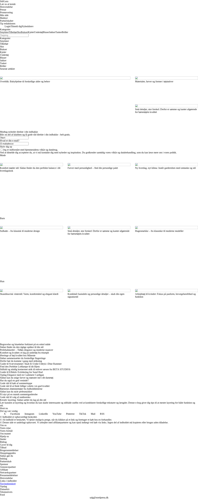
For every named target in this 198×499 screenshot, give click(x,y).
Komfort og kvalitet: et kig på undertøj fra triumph (24, 352)
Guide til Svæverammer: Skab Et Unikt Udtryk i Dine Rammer (31, 363)
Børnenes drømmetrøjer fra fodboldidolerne (21, 388)
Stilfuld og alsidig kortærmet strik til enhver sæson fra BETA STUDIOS (35, 369)
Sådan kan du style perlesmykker (16, 391)
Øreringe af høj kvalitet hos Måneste (17, 355)
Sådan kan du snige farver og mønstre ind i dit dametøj (26, 377)
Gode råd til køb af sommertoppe (16, 383)
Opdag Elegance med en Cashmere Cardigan (22, 375)
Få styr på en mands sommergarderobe (19, 394)
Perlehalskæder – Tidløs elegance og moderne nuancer (26, 350)
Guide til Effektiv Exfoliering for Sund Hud (21, 372)
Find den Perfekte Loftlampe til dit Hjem (20, 366)
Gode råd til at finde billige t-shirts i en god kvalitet (25, 386)
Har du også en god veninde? (14, 380)
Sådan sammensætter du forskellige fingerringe (23, 358)
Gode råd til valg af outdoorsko (15, 397)
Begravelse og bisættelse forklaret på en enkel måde (25, 344)
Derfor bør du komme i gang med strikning (21, 361)
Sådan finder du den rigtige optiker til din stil (21, 347)
